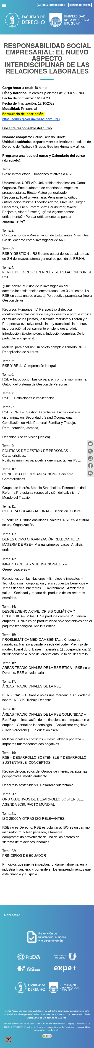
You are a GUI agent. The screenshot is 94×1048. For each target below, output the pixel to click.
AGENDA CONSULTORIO (51, 5)
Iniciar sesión (12, 915)
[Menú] (4, 4)
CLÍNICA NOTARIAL (80, 5)
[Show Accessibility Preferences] (9, 1039)
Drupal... (55, 1030)
